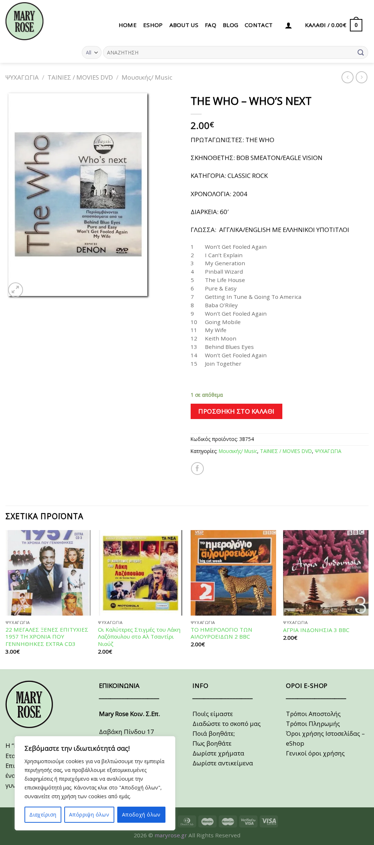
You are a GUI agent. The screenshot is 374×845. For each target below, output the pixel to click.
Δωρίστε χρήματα (218, 753)
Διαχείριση (42, 814)
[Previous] (5, 599)
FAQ (210, 24)
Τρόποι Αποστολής (313, 713)
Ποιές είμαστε (212, 713)
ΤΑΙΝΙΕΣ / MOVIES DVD (80, 77)
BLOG (230, 24)
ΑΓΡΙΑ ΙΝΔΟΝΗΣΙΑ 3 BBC (316, 630)
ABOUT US (183, 24)
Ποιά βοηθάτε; (213, 733)
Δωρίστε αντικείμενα (222, 763)
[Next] (368, 599)
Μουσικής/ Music (147, 77)
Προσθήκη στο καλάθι (236, 411)
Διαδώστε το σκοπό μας (226, 723)
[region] (95, 783)
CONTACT (258, 24)
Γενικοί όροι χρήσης (315, 753)
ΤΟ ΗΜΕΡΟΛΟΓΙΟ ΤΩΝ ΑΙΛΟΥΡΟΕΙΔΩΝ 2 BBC (221, 633)
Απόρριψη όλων (89, 814)
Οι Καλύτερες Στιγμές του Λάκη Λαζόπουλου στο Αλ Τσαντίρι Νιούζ (139, 637)
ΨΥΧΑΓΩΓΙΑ (22, 77)
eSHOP (153, 24)
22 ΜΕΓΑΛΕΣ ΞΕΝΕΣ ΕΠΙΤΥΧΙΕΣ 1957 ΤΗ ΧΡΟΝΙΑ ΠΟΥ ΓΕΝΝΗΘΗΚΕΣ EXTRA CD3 (46, 637)
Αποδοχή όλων (141, 814)
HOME (128, 24)
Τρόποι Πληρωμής (313, 723)
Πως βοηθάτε (212, 743)
